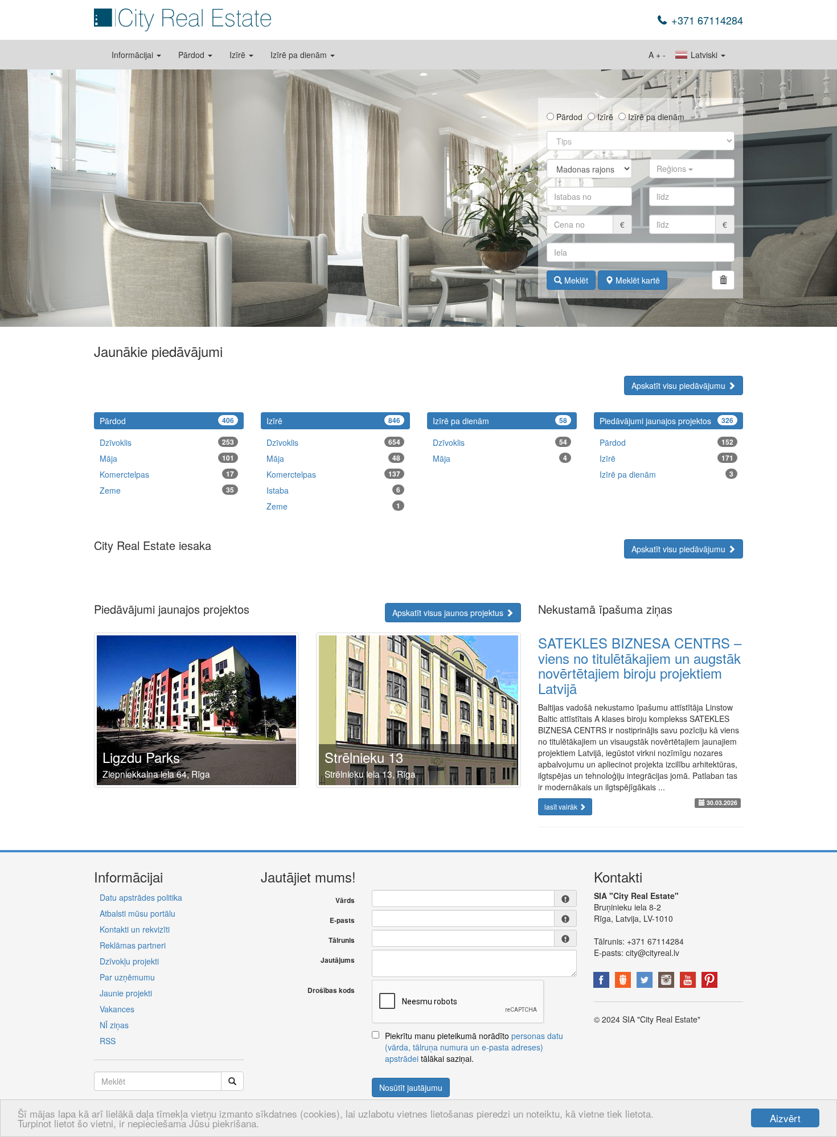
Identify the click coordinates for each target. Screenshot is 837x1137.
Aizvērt (785, 1118)
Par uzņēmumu (127, 977)
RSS (108, 1040)
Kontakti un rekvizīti (135, 929)
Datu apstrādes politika (141, 897)
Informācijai (133, 54)
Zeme (167, 490)
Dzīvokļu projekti (129, 961)
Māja (167, 458)
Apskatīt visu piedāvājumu (679, 385)
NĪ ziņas (114, 1025)
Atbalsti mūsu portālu (137, 913)
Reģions (672, 168)
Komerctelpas (167, 474)
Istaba (333, 490)
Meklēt (575, 280)
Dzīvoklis (167, 442)
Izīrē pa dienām (299, 54)
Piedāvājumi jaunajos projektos (667, 420)
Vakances (117, 1009)
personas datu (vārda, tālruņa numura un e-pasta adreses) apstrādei (474, 1047)
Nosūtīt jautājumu (410, 1087)
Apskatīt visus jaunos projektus (449, 612)
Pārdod (192, 54)
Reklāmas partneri (133, 945)
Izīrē (238, 54)
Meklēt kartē (636, 280)
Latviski (704, 54)
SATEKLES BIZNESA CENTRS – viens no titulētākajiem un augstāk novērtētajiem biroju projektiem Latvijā (639, 665)
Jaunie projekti (126, 993)
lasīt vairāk (561, 806)
